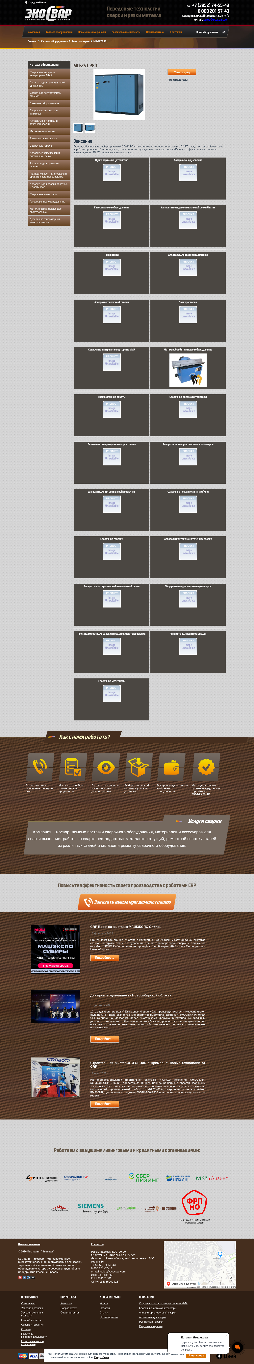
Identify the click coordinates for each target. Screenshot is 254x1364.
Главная (32, 41)
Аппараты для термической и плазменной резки (112, 586)
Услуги (104, 1303)
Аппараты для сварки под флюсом (188, 255)
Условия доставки (32, 1308)
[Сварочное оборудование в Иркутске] (48, 20)
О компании (28, 1303)
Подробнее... (104, 958)
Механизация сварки (42, 131)
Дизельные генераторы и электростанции (45, 221)
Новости (105, 1308)
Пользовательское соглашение (32, 1343)
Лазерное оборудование (44, 103)
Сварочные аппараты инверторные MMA (42, 74)
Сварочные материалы (43, 194)
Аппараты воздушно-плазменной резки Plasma (188, 207)
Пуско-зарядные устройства (111, 160)
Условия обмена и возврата (32, 1314)
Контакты (176, 32)
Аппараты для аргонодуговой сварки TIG (47, 84)
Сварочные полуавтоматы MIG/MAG (45, 94)
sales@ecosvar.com (216, 19)
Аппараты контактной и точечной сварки (44, 122)
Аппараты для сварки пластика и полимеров (48, 185)
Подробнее (101, 1357)
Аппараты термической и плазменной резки (45, 154)
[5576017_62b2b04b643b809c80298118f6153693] (79, 131)
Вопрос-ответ (69, 1308)
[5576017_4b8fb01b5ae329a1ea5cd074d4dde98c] (90, 131)
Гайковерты (112, 255)
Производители (155, 32)
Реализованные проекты (126, 32)
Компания (34, 32)
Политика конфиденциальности (34, 1335)
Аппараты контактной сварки (111, 302)
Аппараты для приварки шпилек (44, 165)
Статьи (104, 1312)
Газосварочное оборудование (47, 201)
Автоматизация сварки (43, 138)
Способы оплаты (31, 1320)
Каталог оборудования (59, 32)
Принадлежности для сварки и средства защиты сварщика (48, 175)
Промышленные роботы (92, 32)
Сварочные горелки (41, 145)
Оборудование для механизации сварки (188, 586)
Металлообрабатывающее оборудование (46, 210)
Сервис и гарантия (32, 1324)
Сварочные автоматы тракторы (188, 397)
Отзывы (26, 1329)
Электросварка (80, 41)
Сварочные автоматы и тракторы (44, 112)
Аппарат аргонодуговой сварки (157, 1312)
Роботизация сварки (151, 1321)
